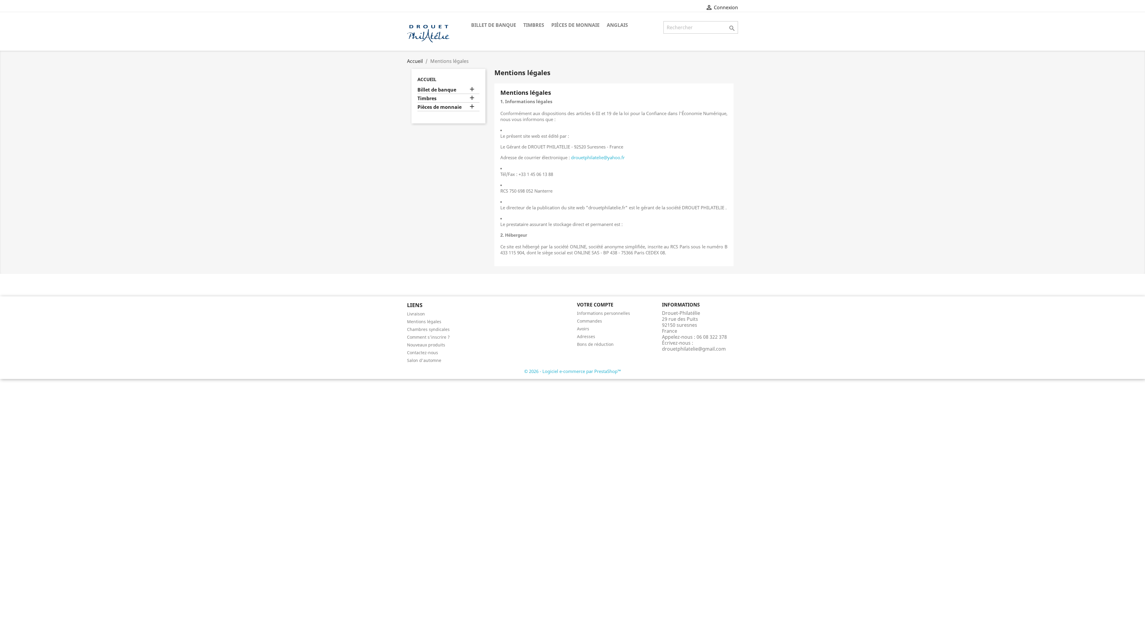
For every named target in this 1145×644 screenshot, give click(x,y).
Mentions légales (424, 321)
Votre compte (595, 304)
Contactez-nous (422, 352)
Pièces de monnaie (575, 25)
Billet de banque (493, 25)
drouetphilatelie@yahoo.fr (598, 157)
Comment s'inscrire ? (428, 337)
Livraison (416, 314)
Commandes (589, 321)
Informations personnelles (603, 313)
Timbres (533, 25)
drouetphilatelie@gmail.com (694, 349)
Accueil (426, 79)
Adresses (586, 336)
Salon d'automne (424, 360)
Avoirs (583, 329)
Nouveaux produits (426, 345)
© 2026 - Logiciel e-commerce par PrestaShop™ (572, 371)
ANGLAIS (617, 25)
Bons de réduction (595, 344)
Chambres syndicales (428, 329)
